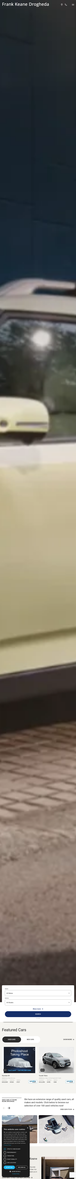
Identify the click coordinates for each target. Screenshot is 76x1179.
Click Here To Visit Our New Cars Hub (16, 1177)
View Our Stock (66, 1109)
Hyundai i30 (6, 1076)
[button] (16, 1171)
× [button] (27, 1128)
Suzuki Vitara (43, 1076)
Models (7, 998)
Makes (6, 988)
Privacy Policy (7, 1145)
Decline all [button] (22, 1167)
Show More (67, 1039)
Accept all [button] (9, 1167)
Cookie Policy (15, 1173)
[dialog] (16, 1151)
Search (38, 1014)
